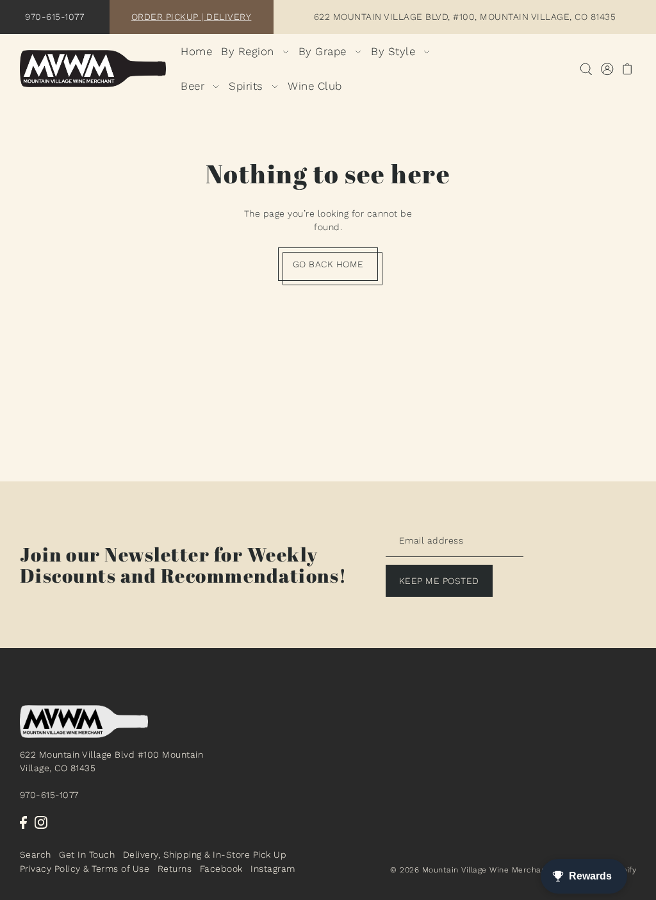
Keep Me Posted (439, 581)
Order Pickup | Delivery (191, 17)
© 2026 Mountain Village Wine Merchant (470, 869)
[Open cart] (627, 69)
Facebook (221, 868)
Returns (175, 868)
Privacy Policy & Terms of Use (85, 868)
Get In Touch (87, 854)
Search (35, 854)
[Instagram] (41, 822)
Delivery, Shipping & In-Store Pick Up (205, 854)
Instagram (272, 868)
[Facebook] (23, 822)
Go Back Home (328, 264)
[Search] (585, 69)
